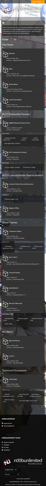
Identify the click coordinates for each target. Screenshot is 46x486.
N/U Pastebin (16, 386)
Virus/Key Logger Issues (26, 400)
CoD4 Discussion (25, 246)
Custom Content (9, 167)
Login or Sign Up (37, 1)
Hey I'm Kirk (16, 130)
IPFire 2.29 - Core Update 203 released (24, 75)
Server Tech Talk (23, 394)
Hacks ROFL (16, 215)
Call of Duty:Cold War (19, 238)
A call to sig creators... (19, 347)
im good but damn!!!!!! (19, 295)
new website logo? (18, 363)
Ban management (9, 426)
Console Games (14, 272)
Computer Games (15, 231)
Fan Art (11, 356)
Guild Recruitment (37, 318)
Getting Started (9, 318)
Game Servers (8, 423)
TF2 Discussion (38, 246)
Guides (7, 324)
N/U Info (12, 53)
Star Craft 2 (13, 257)
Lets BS (35, 138)
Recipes (25, 138)
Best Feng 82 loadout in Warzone (22, 106)
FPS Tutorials (26, 167)
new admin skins (17, 191)
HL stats (6, 447)
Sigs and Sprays (14, 340)
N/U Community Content (18, 152)
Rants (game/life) (9, 143)
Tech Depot (13, 379)
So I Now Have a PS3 (18, 279)
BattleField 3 (13, 288)
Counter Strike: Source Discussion (21, 184)
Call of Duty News (15, 100)
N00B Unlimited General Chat (19, 123)
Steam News (13, 84)
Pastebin (6, 445)
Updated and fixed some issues (21, 60)
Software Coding (9, 399)
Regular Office (14, 208)
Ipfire (11, 69)
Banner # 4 (16, 159)
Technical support (10, 199)
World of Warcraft (15, 303)
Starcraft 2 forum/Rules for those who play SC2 (26, 264)
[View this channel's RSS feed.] (15, 39)
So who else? (16, 310)
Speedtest (7, 450)
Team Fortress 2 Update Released (22, 91)
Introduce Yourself (10, 138)
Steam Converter (9, 442)
